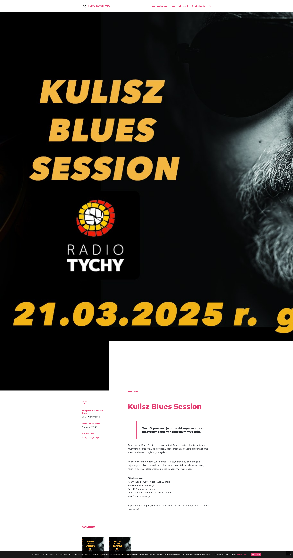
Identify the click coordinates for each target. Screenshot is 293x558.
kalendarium (160, 6)
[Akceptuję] (290, 554)
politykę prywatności (242, 554)
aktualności (180, 6)
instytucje (199, 6)
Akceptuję (256, 554)
